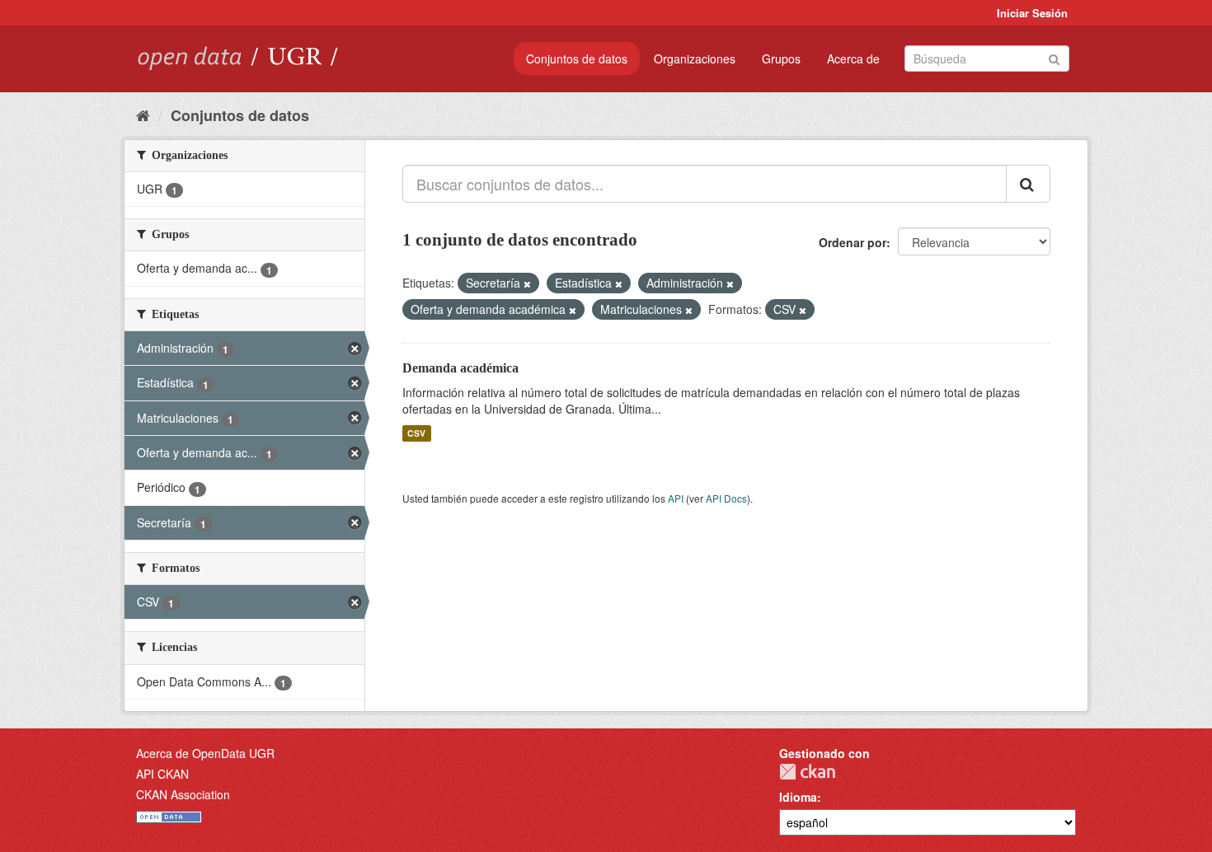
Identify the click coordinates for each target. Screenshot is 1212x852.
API (676, 498)
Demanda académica (460, 368)
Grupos (781, 58)
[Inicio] (143, 114)
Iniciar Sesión (1032, 13)
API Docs (726, 498)
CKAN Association (183, 794)
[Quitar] (527, 283)
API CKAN (162, 773)
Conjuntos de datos (576, 58)
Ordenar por (852, 242)
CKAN (807, 771)
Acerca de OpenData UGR (205, 753)
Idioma (798, 797)
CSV (416, 433)
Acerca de (853, 58)
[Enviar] (1054, 57)
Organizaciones (694, 58)
